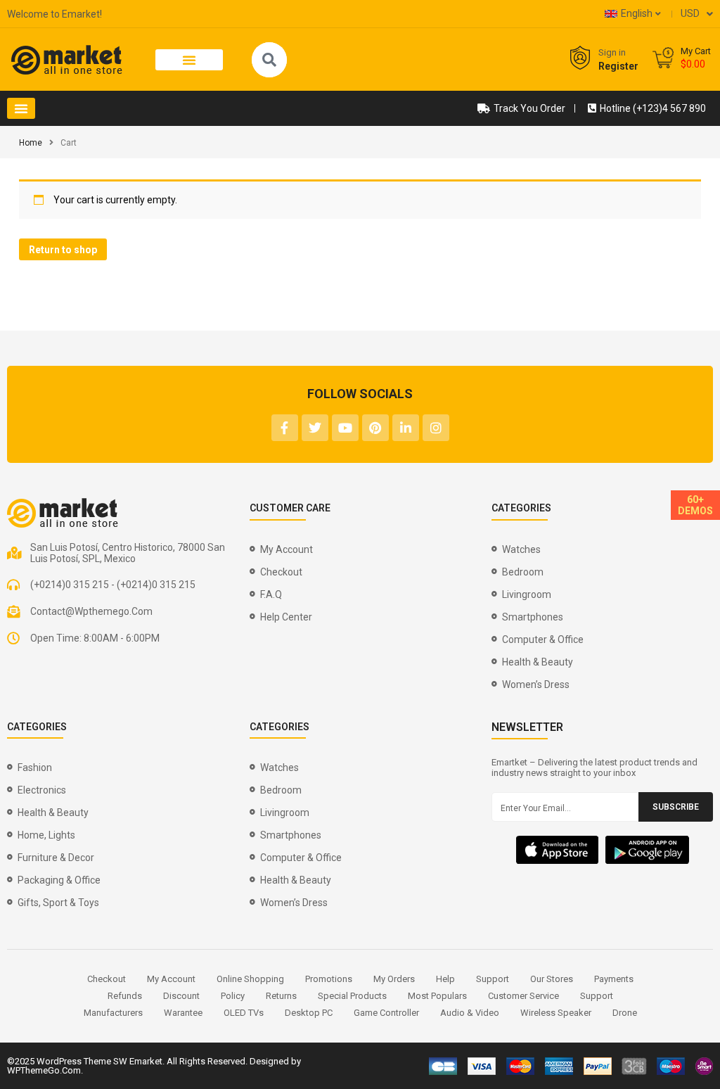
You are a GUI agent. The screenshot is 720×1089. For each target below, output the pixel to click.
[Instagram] (436, 427)
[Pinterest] (375, 427)
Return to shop (63, 249)
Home (30, 143)
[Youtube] (345, 427)
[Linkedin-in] (405, 427)
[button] (189, 59)
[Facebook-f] (284, 427)
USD (690, 13)
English (636, 13)
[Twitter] (315, 427)
